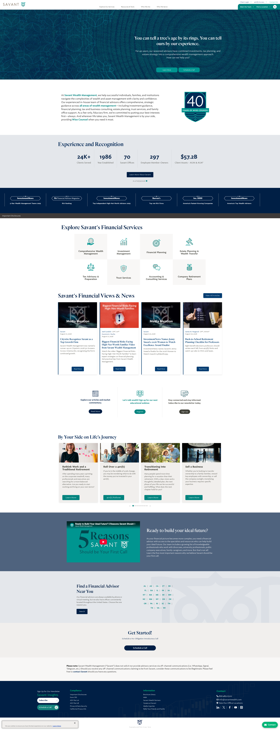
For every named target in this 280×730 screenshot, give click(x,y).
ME (157, 595)
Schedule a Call (189, 70)
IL (158, 590)
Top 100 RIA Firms (117, 203)
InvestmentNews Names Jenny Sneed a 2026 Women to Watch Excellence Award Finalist (159, 342)
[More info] (146, 181)
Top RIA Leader (242, 203)
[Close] (74, 723)
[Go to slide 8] (146, 505)
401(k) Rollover (114, 497)
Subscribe (43, 700)
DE (169, 586)
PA (151, 603)
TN (169, 603)
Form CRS (73, 697)
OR (145, 603)
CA (157, 586)
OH (163, 599)
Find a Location (262, 7)
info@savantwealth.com (230, 699)
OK (170, 599)
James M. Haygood (192, 332)
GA (151, 590)
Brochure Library (149, 694)
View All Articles (213, 295)
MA (150, 595)
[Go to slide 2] (135, 505)
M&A (145, 697)
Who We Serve (162, 7)
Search (82, 611)
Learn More (167, 70)
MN (170, 595)
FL (145, 590)
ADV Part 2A (74, 700)
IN (163, 590)
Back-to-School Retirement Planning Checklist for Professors (202, 340)
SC (163, 603)
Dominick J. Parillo (108, 334)
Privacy (145, 727)
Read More (78, 369)
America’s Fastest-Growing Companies (159, 203)
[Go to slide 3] (137, 505)
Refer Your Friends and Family (154, 709)
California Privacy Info (78, 709)
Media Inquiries (149, 706)
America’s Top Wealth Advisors (200, 203)
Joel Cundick (106, 332)
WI (164, 608)
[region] (40, 724)
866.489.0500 (225, 696)
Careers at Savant (149, 703)
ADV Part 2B (74, 703)
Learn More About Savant (140, 174)
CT (163, 586)
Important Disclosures (11, 216)
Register (140, 411)
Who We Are (145, 7)
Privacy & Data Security (78, 706)
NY (157, 599)
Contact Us (273, 2)
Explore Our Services (107, 7)
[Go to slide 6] (143, 505)
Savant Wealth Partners (152, 700)
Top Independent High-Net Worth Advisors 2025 (73, 203)
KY (144, 595)
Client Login (244, 2)
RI (157, 603)
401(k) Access (259, 2)
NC (144, 599)
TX (152, 608)
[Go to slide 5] (141, 505)
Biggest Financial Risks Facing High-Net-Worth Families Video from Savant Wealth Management (119, 344)
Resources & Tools (127, 7)
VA (158, 608)
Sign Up (184, 411)
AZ (151, 586)
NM (151, 599)
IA (169, 590)
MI (163, 595)
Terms (149, 727)
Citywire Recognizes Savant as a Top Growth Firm (76, 340)
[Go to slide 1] (133, 506)
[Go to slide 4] (139, 505)
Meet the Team (245, 7)
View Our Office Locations (230, 703)
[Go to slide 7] (144, 505)
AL (145, 586)
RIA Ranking (28, 203)
